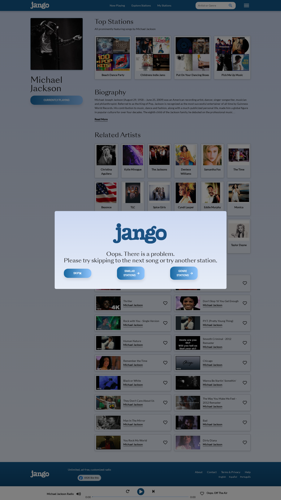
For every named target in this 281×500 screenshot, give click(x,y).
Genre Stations (183, 273)
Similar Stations (129, 273)
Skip (76, 273)
